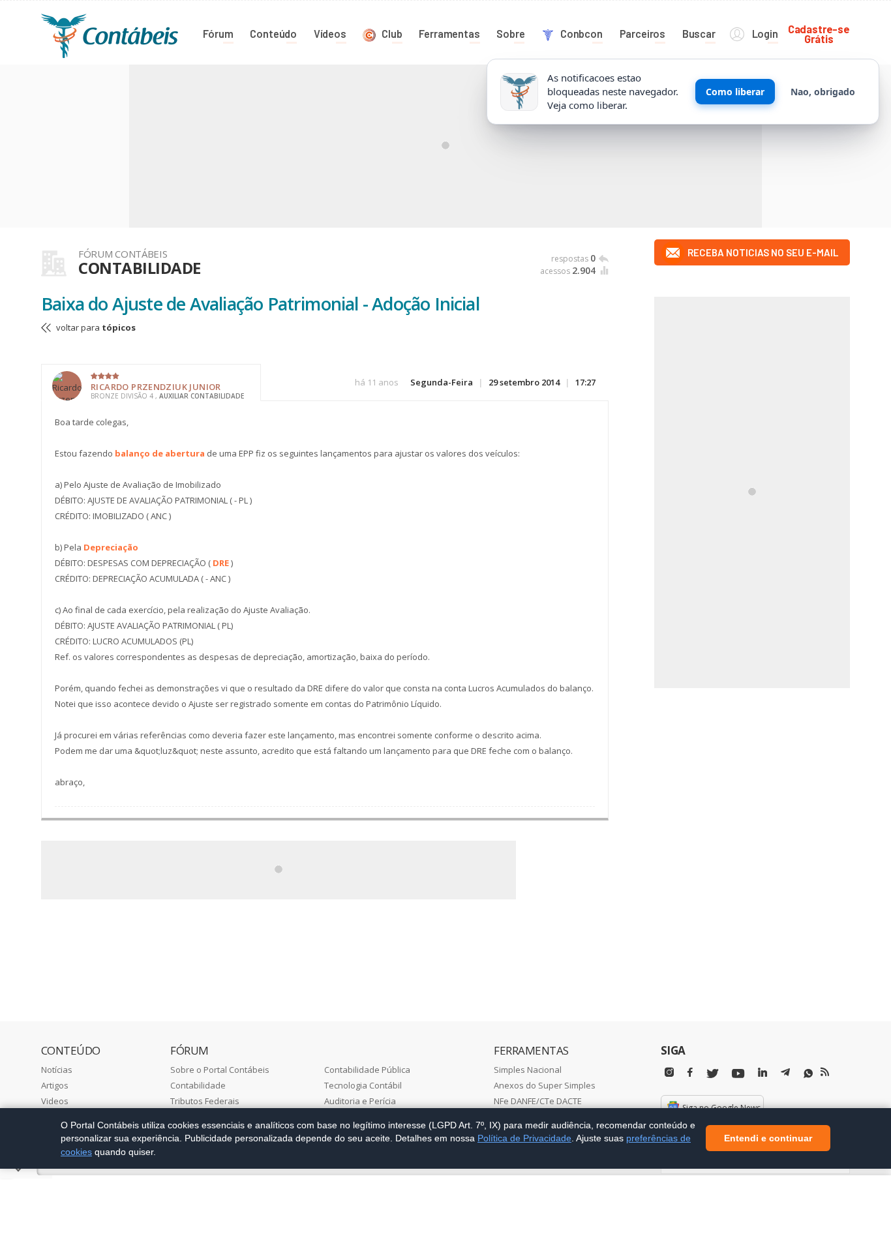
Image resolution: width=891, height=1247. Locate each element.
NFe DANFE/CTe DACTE (538, 1101)
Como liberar (735, 91)
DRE (221, 563)
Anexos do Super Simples (545, 1085)
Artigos (54, 1085)
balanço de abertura (160, 453)
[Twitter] (712, 1074)
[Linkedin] (762, 1072)
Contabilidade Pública (367, 1069)
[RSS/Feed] (825, 1072)
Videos (54, 1101)
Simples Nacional (528, 1069)
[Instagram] (669, 1072)
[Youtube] (738, 1074)
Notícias (56, 1069)
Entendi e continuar (768, 1139)
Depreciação (110, 547)
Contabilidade (198, 1085)
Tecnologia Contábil (363, 1085)
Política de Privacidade (524, 1138)
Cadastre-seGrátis (819, 33)
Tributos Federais (204, 1101)
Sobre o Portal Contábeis (219, 1069)
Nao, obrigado (823, 91)
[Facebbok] (690, 1072)
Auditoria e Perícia (360, 1101)
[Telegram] (785, 1074)
